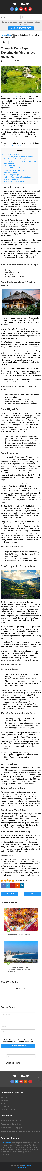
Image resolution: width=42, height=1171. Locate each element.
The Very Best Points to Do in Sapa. (18, 157)
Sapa (15, 96)
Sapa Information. (9, 172)
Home (3, 35)
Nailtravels (6, 61)
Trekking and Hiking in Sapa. (13, 170)
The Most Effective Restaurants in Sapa (20, 161)
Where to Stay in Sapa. (14, 181)
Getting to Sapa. (11, 175)
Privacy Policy (5, 1106)
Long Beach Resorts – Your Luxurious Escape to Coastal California (18, 969)
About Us (4, 1097)
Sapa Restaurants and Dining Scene (16, 159)
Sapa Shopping (8, 166)
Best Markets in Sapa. (13, 168)
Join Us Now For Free (21, 28)
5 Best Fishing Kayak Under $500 (11, 1120)
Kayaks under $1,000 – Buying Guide (12, 1128)
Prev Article (10, 894)
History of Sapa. (11, 179)
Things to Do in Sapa (10, 154)
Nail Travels (21, 4)
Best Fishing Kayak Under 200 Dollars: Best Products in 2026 (20, 1131)
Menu (4, 17)
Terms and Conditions (8, 1109)
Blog (9, 35)
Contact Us (4, 1100)
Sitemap (3, 1103)
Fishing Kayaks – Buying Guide (11, 1124)
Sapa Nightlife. (8, 163)
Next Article (32, 894)
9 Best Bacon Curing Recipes (18, 934)
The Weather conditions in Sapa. (17, 177)
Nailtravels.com (6, 1143)
